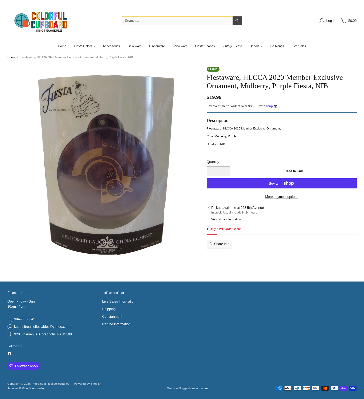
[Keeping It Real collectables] (44, 20)
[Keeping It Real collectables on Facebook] (9, 354)
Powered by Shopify (87, 383)
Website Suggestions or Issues (187, 388)
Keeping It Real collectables (50, 383)
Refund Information (116, 324)
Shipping (109, 309)
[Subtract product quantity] (210, 171)
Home (11, 57)
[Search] (237, 20)
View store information (226, 219)
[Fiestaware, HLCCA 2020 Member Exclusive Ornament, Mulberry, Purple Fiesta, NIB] (102, 162)
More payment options (281, 197)
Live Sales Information (118, 301)
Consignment (112, 316)
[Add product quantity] (226, 171)
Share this (221, 244)
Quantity (213, 161)
